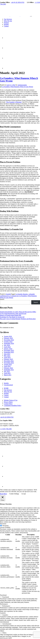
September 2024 (9, 343)
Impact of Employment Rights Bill (10, 315)
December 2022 (9, 361)
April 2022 (7, 366)
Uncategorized (8, 385)
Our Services (8, 19)
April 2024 (7, 347)
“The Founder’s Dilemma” (14, 102)
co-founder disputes (22, 294)
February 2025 (8, 338)
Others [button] (2, 631)
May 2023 (7, 355)
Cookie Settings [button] (14, 494)
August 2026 (8, 336)
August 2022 (8, 364)
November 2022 (9, 362)
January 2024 (8, 348)
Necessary (5, 525)
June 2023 (7, 354)
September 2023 (9, 352)
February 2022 (8, 368)
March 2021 (7, 375)
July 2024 (7, 345)
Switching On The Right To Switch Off (12, 317)
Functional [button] (3, 595)
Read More (3, 494)
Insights (6, 24)
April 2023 (7, 357)
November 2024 (9, 340)
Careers (6, 395)
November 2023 (9, 350)
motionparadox (22, 85)
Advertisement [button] (4, 622)
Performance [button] (4, 604)
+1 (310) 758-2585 (6, 429)
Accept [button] (23, 494)
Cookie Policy (8, 404)
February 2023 (8, 359)
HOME (6, 388)
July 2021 (7, 371)
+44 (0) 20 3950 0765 (17, 2)
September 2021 (9, 369)
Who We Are (8, 21)
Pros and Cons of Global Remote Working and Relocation (18, 319)
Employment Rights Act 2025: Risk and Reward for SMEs (18, 312)
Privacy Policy (8, 402)
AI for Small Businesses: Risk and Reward (13, 313)
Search (2, 299)
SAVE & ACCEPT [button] (6, 638)
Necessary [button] (3, 523)
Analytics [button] (3, 613)
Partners (6, 22)
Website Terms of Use (10, 400)
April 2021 (7, 373)
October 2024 (8, 341)
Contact (6, 26)
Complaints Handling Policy (12, 405)
